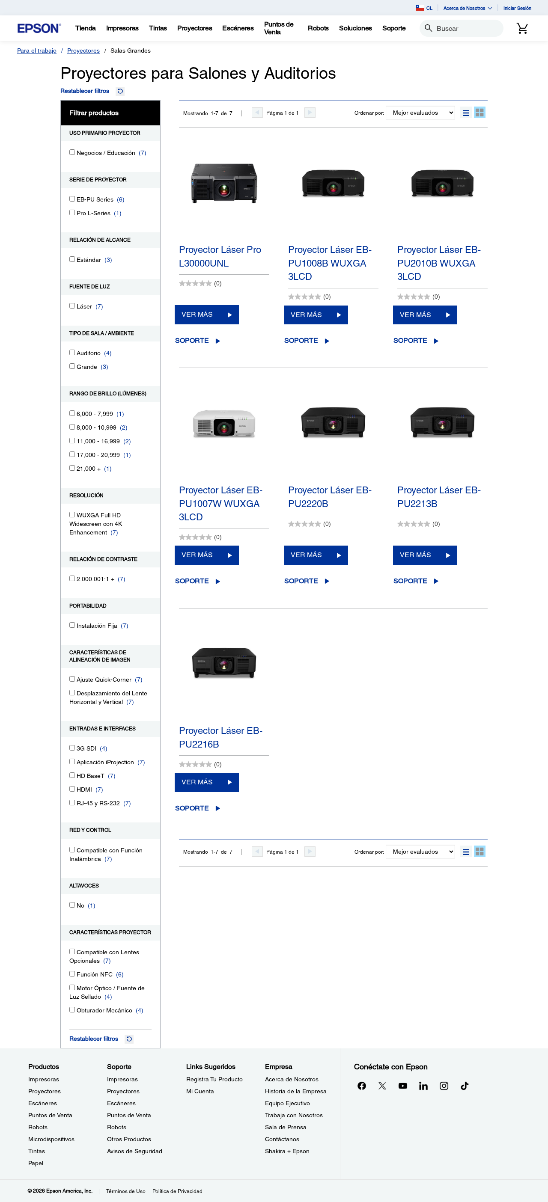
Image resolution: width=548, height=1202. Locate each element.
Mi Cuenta (200, 1091)
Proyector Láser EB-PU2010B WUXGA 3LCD (439, 263)
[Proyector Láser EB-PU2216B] (224, 677)
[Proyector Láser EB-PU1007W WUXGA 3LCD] (224, 436)
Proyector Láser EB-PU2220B (330, 497)
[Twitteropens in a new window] (382, 1085)
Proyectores (83, 50)
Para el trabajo (37, 50)
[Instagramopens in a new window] (444, 1085)
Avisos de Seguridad (134, 1151)
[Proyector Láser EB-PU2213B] (442, 436)
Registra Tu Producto (214, 1079)
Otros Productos (129, 1139)
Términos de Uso (126, 1191)
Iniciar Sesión (517, 8)
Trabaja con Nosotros (294, 1115)
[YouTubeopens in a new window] (403, 1085)
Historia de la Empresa (296, 1091)
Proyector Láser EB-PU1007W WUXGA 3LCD (220, 503)
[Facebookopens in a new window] (361, 1085)
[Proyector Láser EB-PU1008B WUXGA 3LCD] (333, 196)
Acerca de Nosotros (292, 1079)
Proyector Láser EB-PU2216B (220, 737)
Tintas (36, 1151)
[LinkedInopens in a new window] (423, 1085)
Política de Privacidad (177, 1191)
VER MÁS (197, 314)
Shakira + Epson (287, 1151)
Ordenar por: (369, 113)
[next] (310, 112)
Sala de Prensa (286, 1127)
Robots (38, 1127)
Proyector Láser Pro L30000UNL (220, 256)
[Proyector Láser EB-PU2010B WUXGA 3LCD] (442, 196)
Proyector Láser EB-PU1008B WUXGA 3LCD (330, 263)
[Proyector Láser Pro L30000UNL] (224, 196)
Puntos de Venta (50, 1115)
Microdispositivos (51, 1139)
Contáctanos (282, 1139)
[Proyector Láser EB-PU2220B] (333, 436)
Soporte (192, 340)
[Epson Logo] (39, 28)
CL (429, 8)
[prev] (257, 112)
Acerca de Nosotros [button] (464, 8)
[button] (466, 112)
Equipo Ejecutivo (287, 1103)
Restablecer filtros (84, 90)
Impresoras (43, 1079)
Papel (35, 1163)
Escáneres (42, 1103)
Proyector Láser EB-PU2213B (439, 497)
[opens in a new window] (464, 1085)
